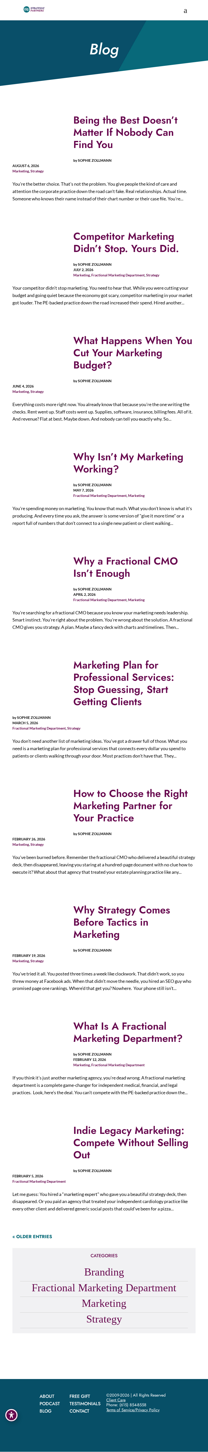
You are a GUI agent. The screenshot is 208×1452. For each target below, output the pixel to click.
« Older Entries (32, 1236)
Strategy (37, 171)
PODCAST (50, 1403)
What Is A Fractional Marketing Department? (128, 1032)
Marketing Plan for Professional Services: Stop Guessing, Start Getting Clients (123, 683)
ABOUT (47, 1396)
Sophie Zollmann (95, 160)
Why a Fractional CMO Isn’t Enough (125, 567)
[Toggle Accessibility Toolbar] (11, 1415)
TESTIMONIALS (85, 1403)
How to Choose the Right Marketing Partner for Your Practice (130, 805)
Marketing (20, 171)
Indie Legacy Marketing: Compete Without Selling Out (130, 1142)
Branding (104, 1272)
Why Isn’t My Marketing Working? (128, 462)
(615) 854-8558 (132, 1405)
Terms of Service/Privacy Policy (133, 1410)
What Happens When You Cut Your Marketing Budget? (132, 352)
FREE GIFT (80, 1396)
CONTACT (79, 1411)
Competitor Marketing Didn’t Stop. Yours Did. (126, 242)
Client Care (116, 1400)
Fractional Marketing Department (118, 275)
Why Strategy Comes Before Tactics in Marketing (121, 922)
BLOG (45, 1411)
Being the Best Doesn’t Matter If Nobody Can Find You (125, 132)
